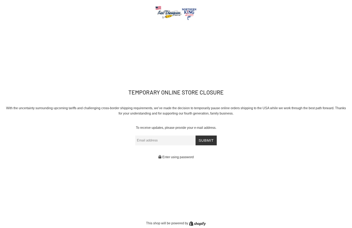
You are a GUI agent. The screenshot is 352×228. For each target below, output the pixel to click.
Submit (206, 140)
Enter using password (178, 157)
